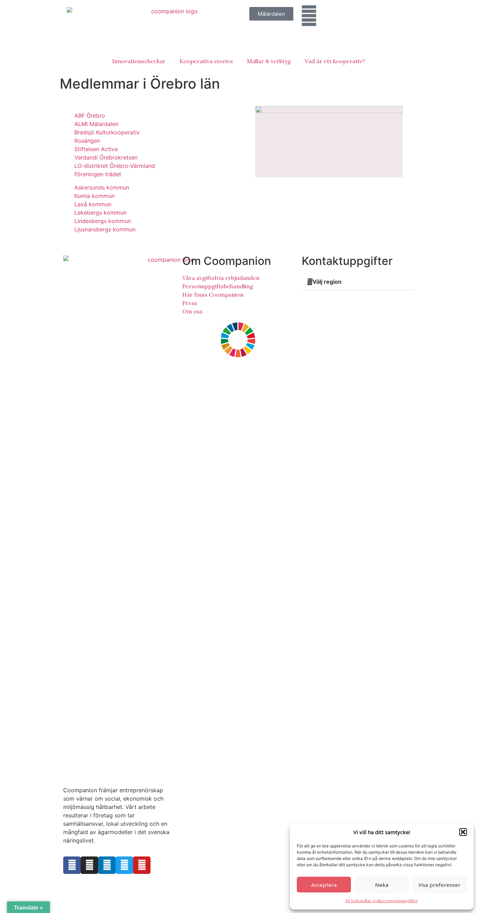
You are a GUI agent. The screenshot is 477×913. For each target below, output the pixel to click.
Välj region (327, 281)
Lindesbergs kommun (102, 220)
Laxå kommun (92, 204)
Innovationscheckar (139, 61)
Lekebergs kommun (100, 212)
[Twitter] (124, 865)
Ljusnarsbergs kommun (104, 229)
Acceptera (324, 884)
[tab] (358, 282)
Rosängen (87, 140)
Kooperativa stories (206, 61)
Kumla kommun (94, 195)
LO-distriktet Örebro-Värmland (114, 165)
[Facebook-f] (72, 865)
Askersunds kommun (101, 187)
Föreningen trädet (97, 174)
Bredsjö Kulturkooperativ (107, 132)
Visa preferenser (439, 884)
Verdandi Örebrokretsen (106, 157)
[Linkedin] (107, 865)
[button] (463, 832)
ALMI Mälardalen (96, 123)
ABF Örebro (89, 115)
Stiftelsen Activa (96, 149)
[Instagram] (89, 865)
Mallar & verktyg (269, 61)
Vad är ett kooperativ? (335, 61)
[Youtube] (142, 865)
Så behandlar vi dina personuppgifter (381, 900)
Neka (381, 884)
